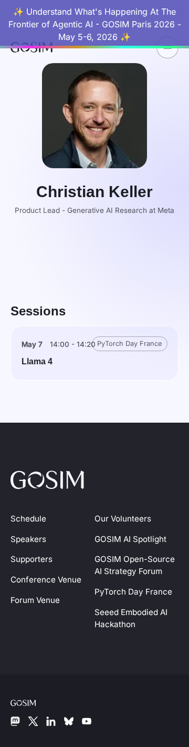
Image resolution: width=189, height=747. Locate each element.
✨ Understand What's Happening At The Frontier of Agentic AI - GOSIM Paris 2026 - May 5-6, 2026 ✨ (94, 24)
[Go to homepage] (47, 478)
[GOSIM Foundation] (31, 702)
